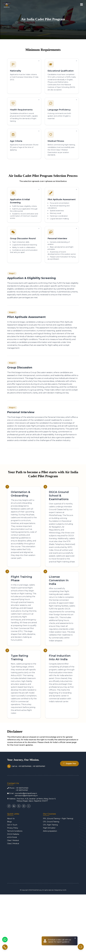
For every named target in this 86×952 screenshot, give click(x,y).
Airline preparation (50, 831)
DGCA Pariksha (13, 834)
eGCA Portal (12, 837)
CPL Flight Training (50, 825)
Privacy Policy (12, 828)
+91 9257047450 (22, 788)
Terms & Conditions (14, 831)
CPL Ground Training (51, 822)
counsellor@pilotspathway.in (26, 793)
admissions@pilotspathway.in (26, 796)
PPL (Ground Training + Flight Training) (58, 819)
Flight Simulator (49, 828)
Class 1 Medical (13, 840)
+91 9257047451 (22, 790)
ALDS (64, 890)
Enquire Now (71, 763)
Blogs (9, 822)
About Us (10, 819)
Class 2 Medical (13, 844)
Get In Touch (12, 825)
